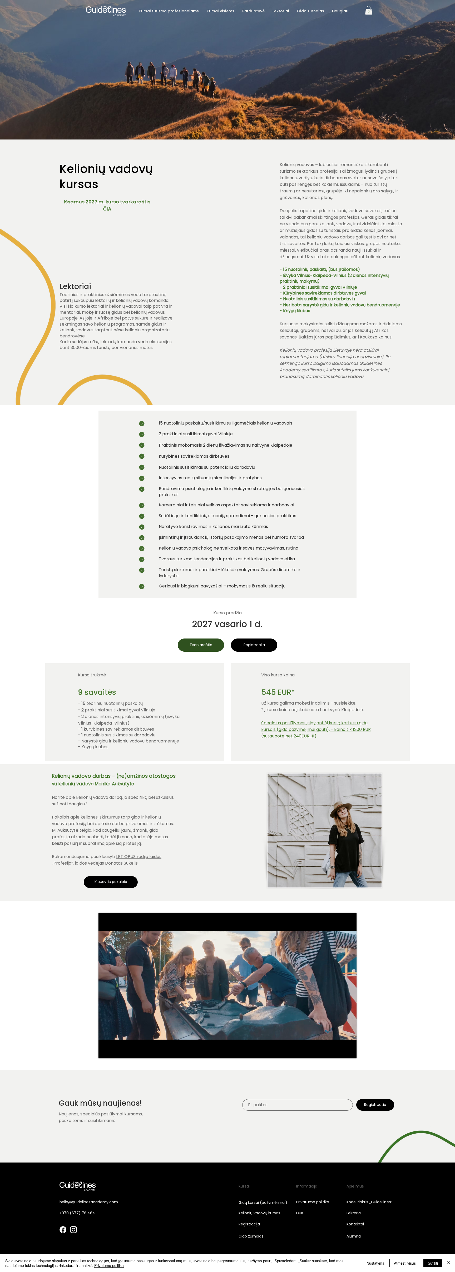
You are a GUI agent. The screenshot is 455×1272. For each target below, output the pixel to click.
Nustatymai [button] (376, 1263)
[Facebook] (63, 1229)
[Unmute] (114, 1050)
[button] (169, 11)
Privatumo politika (109, 1265)
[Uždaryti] (449, 1263)
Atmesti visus (405, 1263)
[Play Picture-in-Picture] (340, 1050)
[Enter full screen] (349, 1050)
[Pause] (105, 1050)
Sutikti (433, 1263)
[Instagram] (73, 1229)
